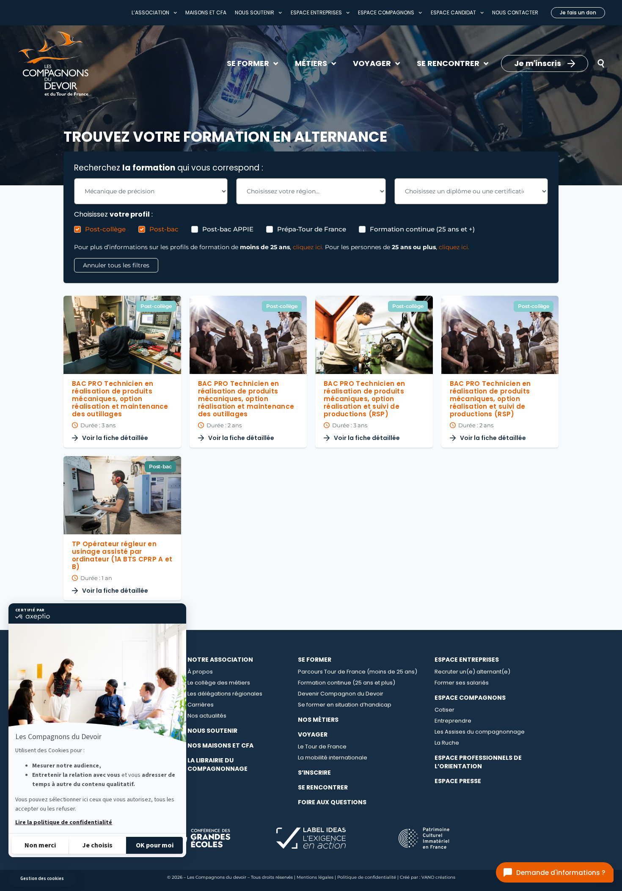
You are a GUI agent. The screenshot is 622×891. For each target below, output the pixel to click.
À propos (200, 672)
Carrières (200, 705)
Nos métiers (318, 719)
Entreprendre (453, 721)
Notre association (220, 659)
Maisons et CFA (205, 12)
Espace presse (458, 781)
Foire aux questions (332, 802)
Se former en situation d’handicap (344, 705)
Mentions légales (315, 877)
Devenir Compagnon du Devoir (340, 694)
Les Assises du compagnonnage (480, 732)
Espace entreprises (316, 12)
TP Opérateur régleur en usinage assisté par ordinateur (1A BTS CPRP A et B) (122, 555)
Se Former (314, 659)
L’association (150, 12)
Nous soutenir (254, 12)
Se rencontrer (323, 787)
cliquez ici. (308, 247)
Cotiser (444, 710)
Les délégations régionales (224, 694)
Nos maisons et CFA (220, 745)
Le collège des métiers (218, 683)
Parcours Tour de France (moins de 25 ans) (357, 672)
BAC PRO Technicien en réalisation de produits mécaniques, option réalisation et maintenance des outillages (120, 398)
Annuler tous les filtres (116, 265)
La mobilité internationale (332, 758)
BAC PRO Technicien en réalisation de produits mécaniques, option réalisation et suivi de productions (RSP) (364, 398)
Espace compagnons (386, 12)
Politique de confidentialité (366, 877)
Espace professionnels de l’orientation (478, 762)
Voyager (313, 734)
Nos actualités (206, 716)
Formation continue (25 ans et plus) (346, 683)
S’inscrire (314, 772)
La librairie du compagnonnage (217, 764)
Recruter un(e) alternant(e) (472, 672)
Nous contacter (515, 12)
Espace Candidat (453, 12)
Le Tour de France (322, 746)
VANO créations (438, 877)
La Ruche (447, 743)
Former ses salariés (462, 683)
